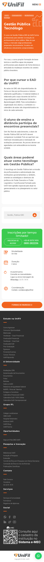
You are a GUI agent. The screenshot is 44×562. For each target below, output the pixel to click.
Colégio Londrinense (10, 413)
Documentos (8, 376)
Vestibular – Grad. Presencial (13, 336)
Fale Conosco (8, 479)
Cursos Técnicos (9, 355)
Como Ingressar (9, 327)
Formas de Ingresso (21, 305)
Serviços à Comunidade (11, 498)
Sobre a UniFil (8, 384)
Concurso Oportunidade (11, 330)
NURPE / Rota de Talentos (12, 389)
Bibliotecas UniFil (9, 453)
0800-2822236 (31, 243)
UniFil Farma (7, 427)
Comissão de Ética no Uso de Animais (16, 464)
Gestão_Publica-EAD (15, 215)
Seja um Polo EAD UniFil (11, 440)
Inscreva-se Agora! (13, 242)
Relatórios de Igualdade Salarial (14, 387)
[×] (38, 556)
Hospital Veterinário (10, 419)
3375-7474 (23, 280)
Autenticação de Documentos (14, 373)
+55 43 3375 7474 (31, 240)
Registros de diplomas (11, 503)
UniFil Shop (7, 424)
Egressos (6, 349)
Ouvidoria (6, 482)
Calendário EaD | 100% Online (13, 397)
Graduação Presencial (11, 338)
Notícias (6, 381)
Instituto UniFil (8, 421)
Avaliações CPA (9, 370)
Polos (5, 378)
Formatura (7, 501)
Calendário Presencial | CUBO (13, 395)
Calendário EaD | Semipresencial (14, 400)
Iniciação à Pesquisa (10, 455)
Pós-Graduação (8, 346)
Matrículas (7, 333)
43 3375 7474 (8, 485)
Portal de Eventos (9, 352)
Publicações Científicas (11, 466)
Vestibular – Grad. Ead (11, 341)
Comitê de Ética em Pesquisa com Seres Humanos (21, 461)
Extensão (6, 458)
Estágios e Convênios (11, 392)
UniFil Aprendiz (8, 357)
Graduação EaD (8, 344)
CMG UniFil (7, 416)
